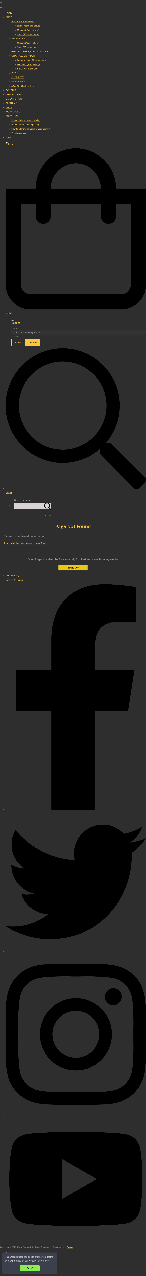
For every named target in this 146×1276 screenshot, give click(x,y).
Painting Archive (18, 133)
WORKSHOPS (18, 81)
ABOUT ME (11, 103)
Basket (18, 342)
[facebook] (76, 809)
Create (70, 1247)
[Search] (47, 506)
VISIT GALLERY (13, 94)
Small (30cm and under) (28, 34)
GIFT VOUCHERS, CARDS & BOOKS (29, 51)
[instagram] (76, 1114)
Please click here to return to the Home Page (25, 543)
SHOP (9, 17)
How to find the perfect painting (25, 120)
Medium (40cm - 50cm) (28, 43)
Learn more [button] (44, 1261)
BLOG (9, 107)
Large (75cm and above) (28, 25)
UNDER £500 (17, 77)
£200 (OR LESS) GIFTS (22, 86)
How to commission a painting (25, 124)
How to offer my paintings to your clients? (30, 129)
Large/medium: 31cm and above (32, 60)
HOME (9, 13)
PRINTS (15, 73)
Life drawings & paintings (28, 64)
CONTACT (11, 90)
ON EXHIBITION (14, 99)
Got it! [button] (30, 1268)
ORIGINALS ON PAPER (23, 56)
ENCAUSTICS (18, 38)
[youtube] (76, 1241)
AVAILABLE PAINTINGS (23, 21)
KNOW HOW (12, 116)
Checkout (32, 342)
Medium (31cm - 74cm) (28, 30)
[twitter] (76, 951)
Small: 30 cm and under (28, 68)
